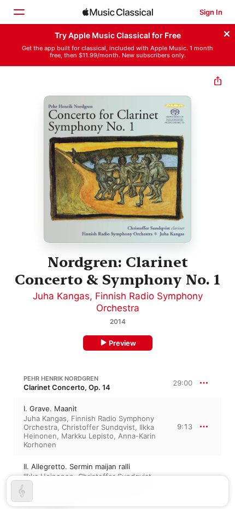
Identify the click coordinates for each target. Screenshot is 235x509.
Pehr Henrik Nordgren (61, 378)
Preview (122, 343)
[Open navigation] (19, 12)
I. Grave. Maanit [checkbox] (50, 408)
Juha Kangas (61, 296)
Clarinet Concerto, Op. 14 (67, 387)
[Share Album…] (217, 82)
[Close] (227, 32)
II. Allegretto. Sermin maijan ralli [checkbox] (77, 466)
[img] (118, 12)
